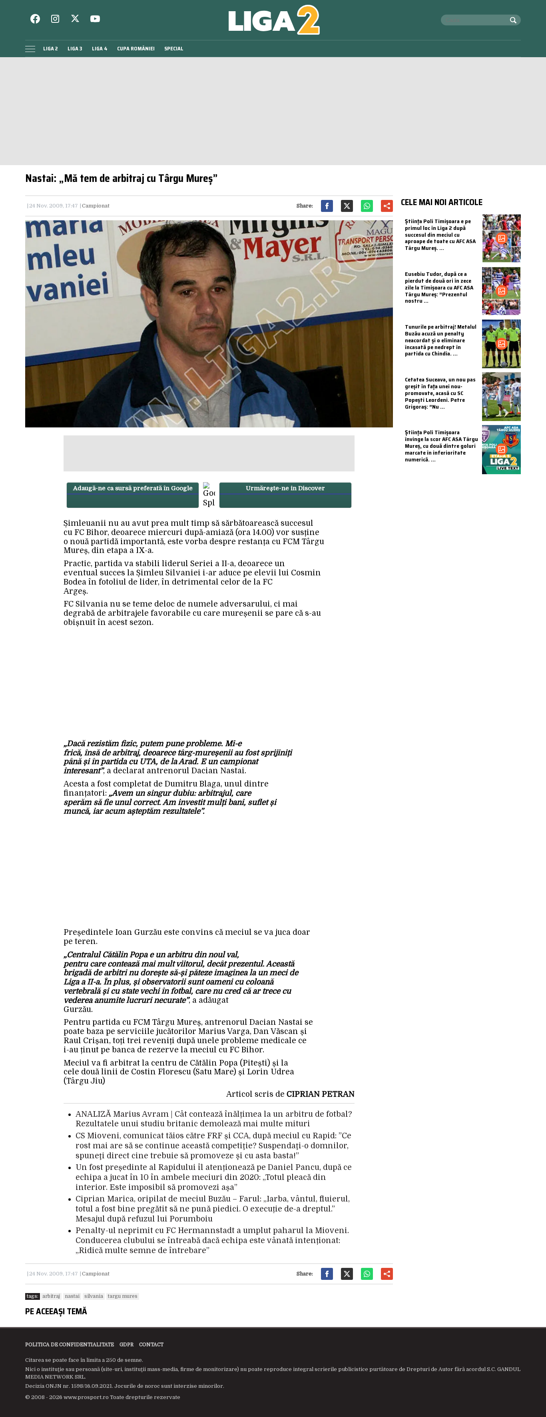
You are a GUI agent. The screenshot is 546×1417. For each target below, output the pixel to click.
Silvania (93, 1296)
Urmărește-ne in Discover (285, 488)
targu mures (122, 1296)
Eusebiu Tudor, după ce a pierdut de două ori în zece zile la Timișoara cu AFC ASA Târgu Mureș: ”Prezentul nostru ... (439, 287)
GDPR (127, 1344)
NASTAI (72, 1296)
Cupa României (136, 48)
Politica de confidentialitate (69, 1344)
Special (173, 48)
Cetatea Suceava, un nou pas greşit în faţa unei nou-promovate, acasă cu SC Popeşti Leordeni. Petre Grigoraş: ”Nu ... (440, 393)
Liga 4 (100, 48)
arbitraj (51, 1296)
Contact (151, 1344)
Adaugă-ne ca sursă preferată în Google (133, 488)
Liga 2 (50, 48)
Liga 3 (75, 48)
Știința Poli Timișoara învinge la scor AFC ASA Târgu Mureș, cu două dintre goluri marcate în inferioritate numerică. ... (441, 445)
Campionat (96, 206)
